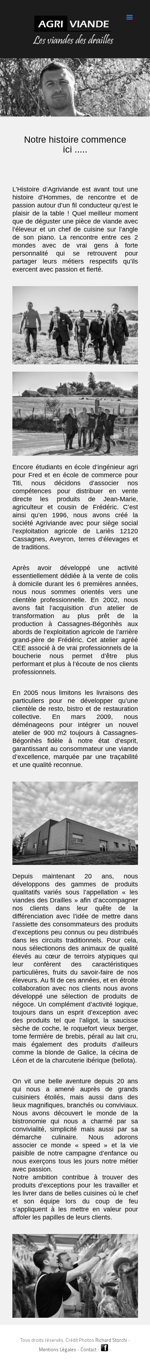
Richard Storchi (111, 1340)
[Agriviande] (75, 29)
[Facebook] (75, 1360)
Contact (89, 1349)
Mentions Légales (57, 1349)
